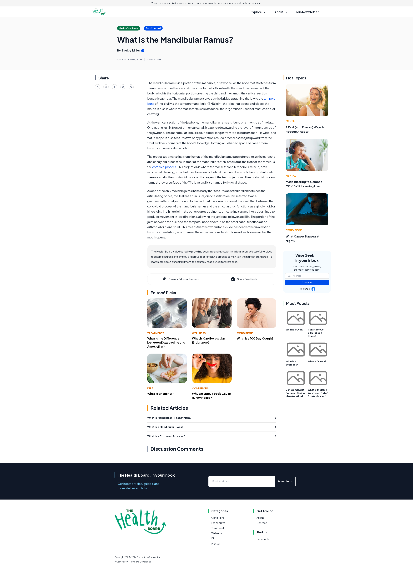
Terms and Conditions (140, 562)
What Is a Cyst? (294, 329)
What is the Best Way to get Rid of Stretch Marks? (318, 393)
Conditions (245, 333)
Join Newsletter (307, 12)
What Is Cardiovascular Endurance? (208, 340)
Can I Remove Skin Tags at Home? (316, 332)
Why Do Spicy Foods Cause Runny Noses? (211, 395)
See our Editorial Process (184, 279)
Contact (262, 523)
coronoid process (164, 167)
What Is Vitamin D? (160, 393)
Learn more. (256, 3)
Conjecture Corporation (148, 557)
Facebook (263, 539)
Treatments (155, 333)
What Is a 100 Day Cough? (255, 338)
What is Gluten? (317, 361)
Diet (150, 388)
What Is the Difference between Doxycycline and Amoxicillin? (166, 342)
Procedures (218, 523)
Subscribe (307, 282)
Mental (291, 121)
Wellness (199, 333)
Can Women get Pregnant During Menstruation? (295, 393)
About (260, 517)
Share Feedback (247, 279)
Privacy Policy (121, 562)
